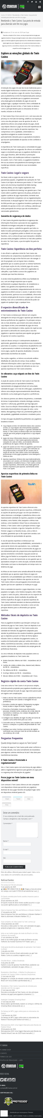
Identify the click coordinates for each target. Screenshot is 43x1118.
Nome (5, 841)
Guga (27, 32)
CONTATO (3, 1053)
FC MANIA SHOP (5, 1050)
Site (4, 858)
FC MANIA (9, 15)
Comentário (7, 823)
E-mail (5, 849)
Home (3, 15)
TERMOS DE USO (6, 1057)
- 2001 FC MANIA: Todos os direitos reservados (27, 1116)
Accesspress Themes (26, 1112)
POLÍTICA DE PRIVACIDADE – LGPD (11, 1060)
